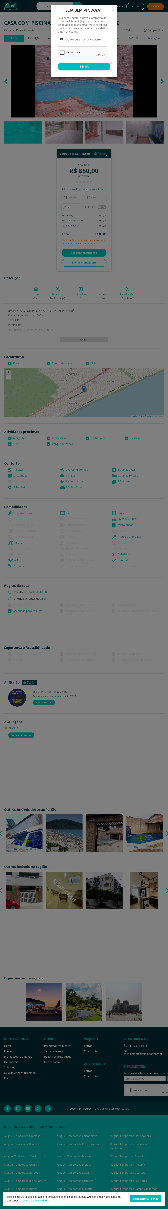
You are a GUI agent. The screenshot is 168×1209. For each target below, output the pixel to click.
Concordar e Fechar (145, 1199)
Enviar (84, 66)
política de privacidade (35, 1200)
